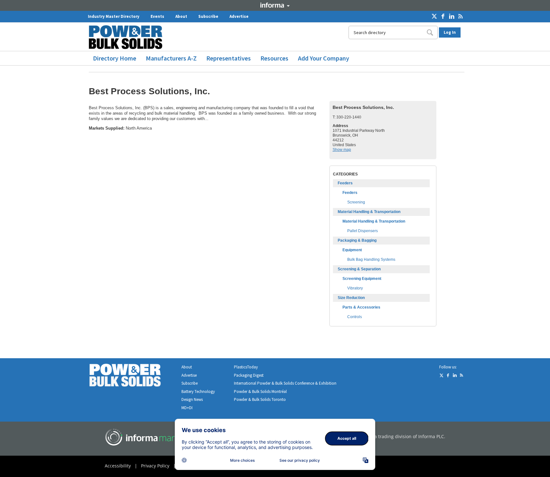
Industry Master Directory (113, 16)
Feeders (345, 183)
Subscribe (208, 16)
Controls (354, 317)
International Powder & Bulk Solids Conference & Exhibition (285, 383)
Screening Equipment (361, 278)
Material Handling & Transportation (369, 212)
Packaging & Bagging (357, 240)
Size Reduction (351, 297)
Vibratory (355, 288)
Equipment (352, 250)
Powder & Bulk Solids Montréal (260, 391)
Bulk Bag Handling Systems (371, 259)
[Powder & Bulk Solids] (133, 376)
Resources (274, 58)
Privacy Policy (155, 466)
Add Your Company (323, 58)
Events (157, 16)
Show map (342, 149)
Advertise (239, 16)
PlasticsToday (246, 367)
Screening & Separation (359, 269)
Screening (356, 202)
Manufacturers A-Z (171, 58)
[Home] (128, 37)
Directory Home (114, 58)
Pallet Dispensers (362, 231)
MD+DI (187, 407)
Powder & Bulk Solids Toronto (260, 399)
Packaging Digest (249, 375)
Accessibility (118, 466)
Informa (275, 5)
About (181, 16)
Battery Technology (198, 391)
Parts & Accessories (361, 307)
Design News (192, 399)
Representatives (228, 58)
